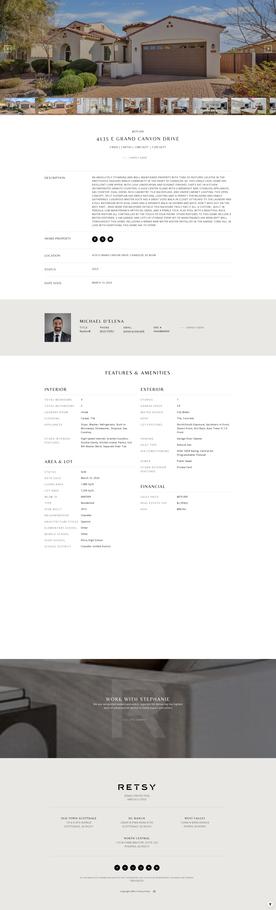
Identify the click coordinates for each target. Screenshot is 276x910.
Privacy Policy (143, 891)
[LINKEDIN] (125, 868)
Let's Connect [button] (138, 720)
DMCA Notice (137, 880)
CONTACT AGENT (195, 327)
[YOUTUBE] (149, 868)
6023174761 (107, 331)
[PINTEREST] (157, 868)
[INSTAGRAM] (141, 868)
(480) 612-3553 (136, 799)
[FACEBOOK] (117, 868)
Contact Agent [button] (138, 157)
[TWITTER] (133, 868)
